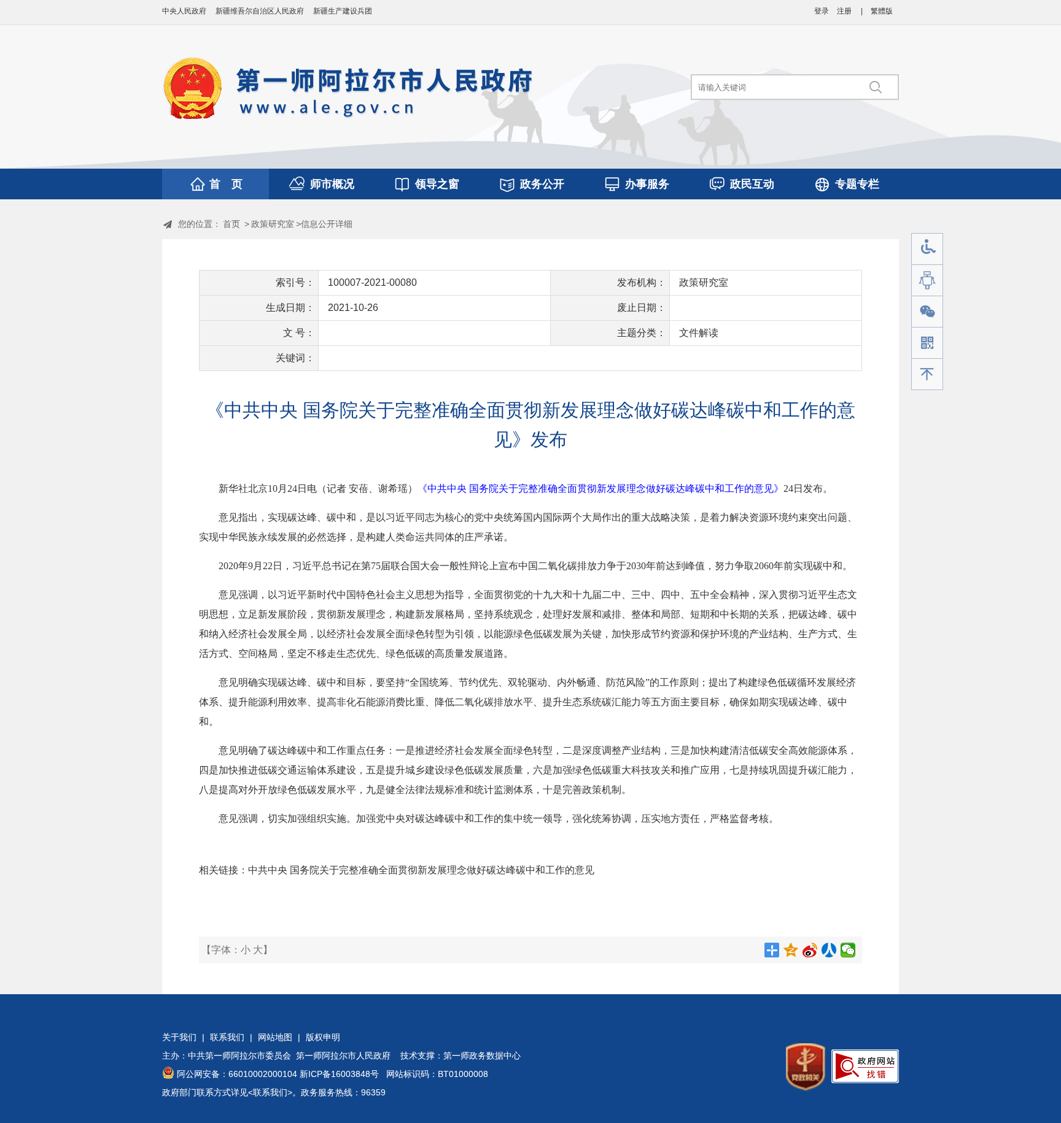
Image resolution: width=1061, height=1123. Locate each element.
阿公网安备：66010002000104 (237, 1074)
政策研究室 (272, 224)
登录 (821, 11)
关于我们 (179, 1037)
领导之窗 (437, 184)
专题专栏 (857, 184)
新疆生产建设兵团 (342, 11)
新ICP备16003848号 (339, 1074)
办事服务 (647, 184)
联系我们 (227, 1037)
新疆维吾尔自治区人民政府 (260, 11)
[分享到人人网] (829, 950)
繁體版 (882, 11)
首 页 (226, 184)
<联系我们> (270, 1092)
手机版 (927, 343)
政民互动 (752, 184)
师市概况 (332, 184)
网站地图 (275, 1037)
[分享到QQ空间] (791, 950)
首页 (231, 224)
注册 (844, 11)
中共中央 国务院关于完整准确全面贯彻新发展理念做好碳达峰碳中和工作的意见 (421, 870)
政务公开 (542, 184)
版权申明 (323, 1037)
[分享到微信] (848, 950)
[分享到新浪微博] (810, 950)
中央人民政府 (184, 11)
